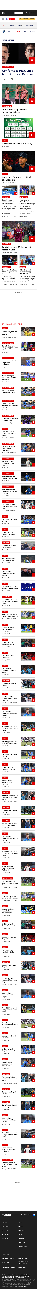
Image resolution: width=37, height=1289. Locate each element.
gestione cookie (8, 1258)
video (25, 31)
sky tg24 (5, 1230)
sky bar (21, 1238)
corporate (22, 1267)
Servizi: (20, 1222)
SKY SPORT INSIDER (27, 19)
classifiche (32, 31)
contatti (16, 1279)
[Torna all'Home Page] (10, 19)
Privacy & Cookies (14, 1276)
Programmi (22, 1246)
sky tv (20, 1227)
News (12, 25)
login (33, 13)
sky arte (5, 1238)
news (19, 31)
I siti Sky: (4, 1222)
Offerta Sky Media (8, 1267)
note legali (6, 1262)
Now (20, 1234)
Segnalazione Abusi (21, 1286)
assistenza (10, 1279)
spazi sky (21, 1242)
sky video (5, 1234)
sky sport (5, 1227)
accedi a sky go (26, 1214)
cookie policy (23, 1258)
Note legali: (5, 1254)
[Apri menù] (3, 19)
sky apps (21, 1230)
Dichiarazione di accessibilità (24, 1262)
